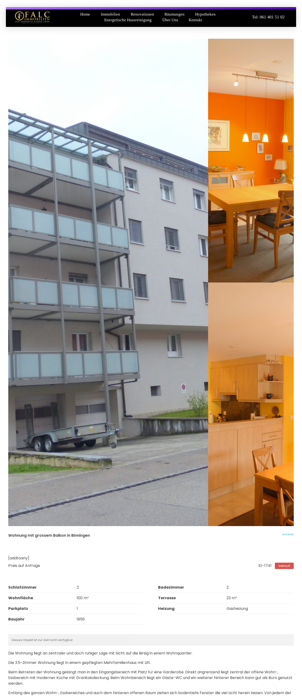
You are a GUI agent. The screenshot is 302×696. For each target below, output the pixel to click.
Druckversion (288, 534)
